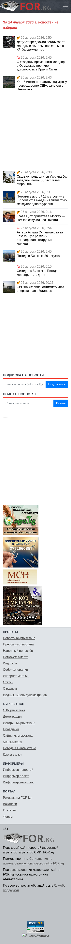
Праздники (11, 729)
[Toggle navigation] (65, 6)
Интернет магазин (16, 676)
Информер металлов (18, 782)
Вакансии (10, 804)
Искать (60, 403)
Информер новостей (18, 769)
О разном (10, 688)
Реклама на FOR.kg (17, 797)
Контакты (10, 810)
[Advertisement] (35, 131)
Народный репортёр (18, 650)
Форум (8, 816)
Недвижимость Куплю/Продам (25, 695)
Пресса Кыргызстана (18, 644)
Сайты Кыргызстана (18, 735)
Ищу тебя (10, 663)
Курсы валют (12, 754)
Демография (12, 716)
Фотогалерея (12, 742)
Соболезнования (15, 669)
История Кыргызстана (19, 723)
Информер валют (16, 776)
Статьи (8, 682)
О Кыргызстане (14, 710)
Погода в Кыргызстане (19, 748)
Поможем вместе (15, 657)
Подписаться (56, 384)
